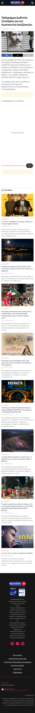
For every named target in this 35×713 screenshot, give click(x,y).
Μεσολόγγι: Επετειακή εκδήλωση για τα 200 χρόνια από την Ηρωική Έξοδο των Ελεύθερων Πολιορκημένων (16, 363)
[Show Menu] (2, 3)
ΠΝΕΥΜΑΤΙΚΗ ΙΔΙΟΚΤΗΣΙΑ (17, 659)
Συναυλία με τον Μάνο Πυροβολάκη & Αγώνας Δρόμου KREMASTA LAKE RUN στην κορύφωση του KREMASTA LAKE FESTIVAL (16, 410)
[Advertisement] (17, 10)
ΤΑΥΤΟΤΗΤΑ (17, 669)
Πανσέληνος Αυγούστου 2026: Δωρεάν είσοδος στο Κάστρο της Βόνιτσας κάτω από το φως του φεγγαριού (17, 269)
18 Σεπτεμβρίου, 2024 (7, 29)
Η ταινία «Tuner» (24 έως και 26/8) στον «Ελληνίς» (17, 553)
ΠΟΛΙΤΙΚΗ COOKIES (17, 666)
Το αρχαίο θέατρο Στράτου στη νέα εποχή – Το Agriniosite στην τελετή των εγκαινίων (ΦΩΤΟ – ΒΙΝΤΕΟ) (16, 459)
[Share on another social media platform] (28, 55)
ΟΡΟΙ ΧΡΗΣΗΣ (17, 655)
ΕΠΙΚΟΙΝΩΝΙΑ (17, 673)
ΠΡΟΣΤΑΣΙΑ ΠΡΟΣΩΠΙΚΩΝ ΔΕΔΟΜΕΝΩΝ (17, 662)
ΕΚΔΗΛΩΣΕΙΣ (5, 219)
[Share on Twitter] (17, 55)
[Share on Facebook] (6, 55)
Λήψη (29, 165)
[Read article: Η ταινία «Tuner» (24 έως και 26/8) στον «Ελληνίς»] (17, 537)
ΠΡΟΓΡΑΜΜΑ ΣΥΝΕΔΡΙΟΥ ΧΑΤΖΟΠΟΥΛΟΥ (13, 165)
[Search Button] (32, 3)
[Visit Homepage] (17, 3)
